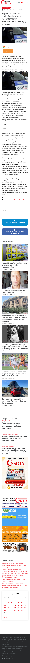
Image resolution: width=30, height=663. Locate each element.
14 (18, 605)
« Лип (6, 617)
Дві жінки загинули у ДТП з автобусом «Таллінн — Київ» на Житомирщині (14, 401)
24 (5, 610)
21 (18, 608)
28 (18, 610)
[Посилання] (6, 2)
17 (5, 608)
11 (8, 605)
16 (25, 605)
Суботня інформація (8, 446)
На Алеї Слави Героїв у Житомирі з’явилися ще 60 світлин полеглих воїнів (14, 265)
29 (21, 610)
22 (21, 608)
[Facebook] (24, 2)
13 (15, 605)
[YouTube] (22, 2)
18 (8, 608)
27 (15, 610)
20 (15, 608)
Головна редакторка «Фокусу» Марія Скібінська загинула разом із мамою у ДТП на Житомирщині (15, 347)
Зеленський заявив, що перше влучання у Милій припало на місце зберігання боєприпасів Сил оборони (15, 451)
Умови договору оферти (9, 656)
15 (21, 605)
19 (11, 608)
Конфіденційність (7, 658)
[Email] (19, 2)
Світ (3, 421)
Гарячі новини (6, 434)
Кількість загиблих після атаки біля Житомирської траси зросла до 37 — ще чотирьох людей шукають (14, 318)
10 (5, 605)
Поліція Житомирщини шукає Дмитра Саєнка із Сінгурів (13, 291)
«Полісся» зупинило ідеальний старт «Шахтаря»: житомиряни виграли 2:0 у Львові (14, 374)
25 (8, 610)
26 (11, 610)
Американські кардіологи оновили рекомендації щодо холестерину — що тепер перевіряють (13, 425)
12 (11, 605)
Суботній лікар (9, 421)
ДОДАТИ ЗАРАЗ (8, 51)
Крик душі (15, 434)
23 (25, 608)
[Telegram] (27, 2)
